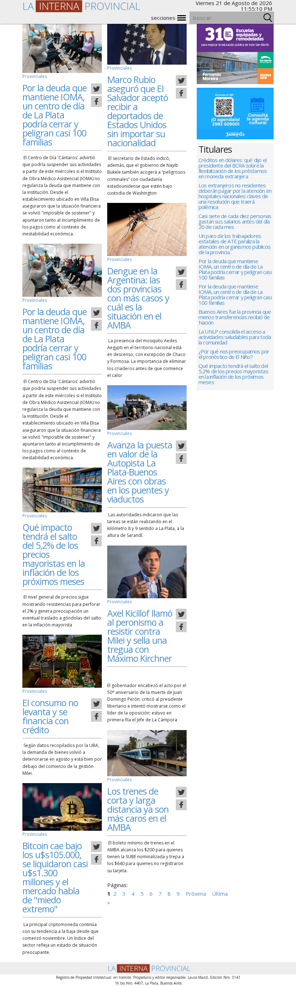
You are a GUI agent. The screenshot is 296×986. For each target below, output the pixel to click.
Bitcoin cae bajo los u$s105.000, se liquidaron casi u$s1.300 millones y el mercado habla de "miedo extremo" (55, 877)
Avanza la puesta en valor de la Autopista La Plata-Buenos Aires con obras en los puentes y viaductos (139, 472)
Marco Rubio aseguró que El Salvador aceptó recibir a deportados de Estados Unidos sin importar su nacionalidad (137, 111)
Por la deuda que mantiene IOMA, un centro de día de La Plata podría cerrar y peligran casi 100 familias (54, 115)
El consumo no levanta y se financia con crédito (50, 716)
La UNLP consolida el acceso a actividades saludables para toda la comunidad (235, 337)
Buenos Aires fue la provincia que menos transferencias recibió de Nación (235, 317)
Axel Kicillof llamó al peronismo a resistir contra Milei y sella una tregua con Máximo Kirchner (139, 635)
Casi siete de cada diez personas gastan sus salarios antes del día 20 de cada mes (235, 221)
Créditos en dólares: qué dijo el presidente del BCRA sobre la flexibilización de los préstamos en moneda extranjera (233, 168)
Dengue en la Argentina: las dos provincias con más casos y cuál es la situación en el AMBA (138, 298)
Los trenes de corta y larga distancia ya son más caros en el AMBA (138, 809)
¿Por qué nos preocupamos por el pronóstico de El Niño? (234, 354)
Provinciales (34, 76)
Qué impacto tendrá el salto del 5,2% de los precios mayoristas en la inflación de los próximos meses (233, 374)
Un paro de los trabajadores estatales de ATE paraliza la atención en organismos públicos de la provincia (234, 244)
